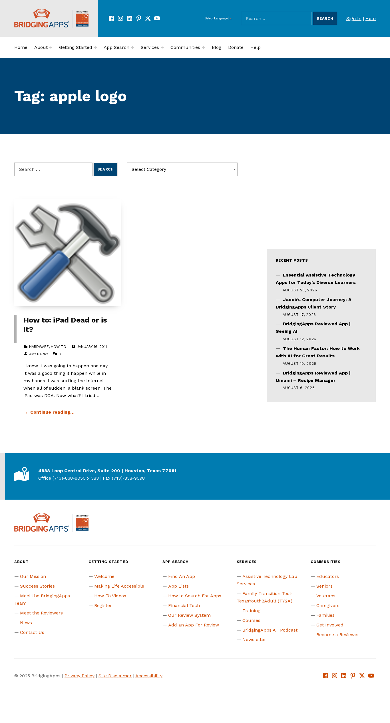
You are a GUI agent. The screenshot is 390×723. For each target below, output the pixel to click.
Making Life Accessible (119, 586)
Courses (251, 620)
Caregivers (327, 605)
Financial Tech (184, 605)
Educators (327, 576)
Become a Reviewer (337, 634)
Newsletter (254, 639)
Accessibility (148, 675)
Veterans (325, 595)
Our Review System (189, 615)
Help (370, 18)
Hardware (39, 347)
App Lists (178, 586)
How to (58, 347)
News (26, 622)
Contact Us (32, 632)
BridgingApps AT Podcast (269, 630)
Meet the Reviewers (41, 613)
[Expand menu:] (50, 47)
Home (20, 47)
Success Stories (37, 586)
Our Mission (33, 576)
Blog (216, 47)
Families (325, 615)
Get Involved (329, 625)
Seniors (324, 586)
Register (103, 605)
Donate (236, 47)
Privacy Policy (80, 675)
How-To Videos (110, 595)
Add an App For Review (193, 625)
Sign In (353, 18)
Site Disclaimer (115, 675)
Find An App (181, 576)
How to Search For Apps (194, 595)
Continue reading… (52, 412)
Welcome (104, 576)
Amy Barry (38, 354)
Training (251, 610)
